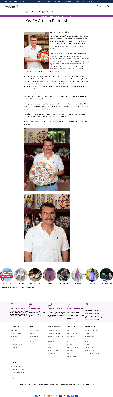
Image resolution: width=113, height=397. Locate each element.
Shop (16, 1)
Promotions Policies (35, 336)
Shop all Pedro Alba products (59, 32)
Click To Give (8, 1)
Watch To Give (69, 1)
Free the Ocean (52, 347)
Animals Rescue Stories (91, 330)
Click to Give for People (55, 333)
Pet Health (88, 342)
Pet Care (87, 344)
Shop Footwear (71, 342)
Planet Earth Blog (90, 350)
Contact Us (14, 336)
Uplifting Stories (89, 347)
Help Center (14, 330)
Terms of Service (34, 330)
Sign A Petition (52, 353)
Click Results (15, 347)
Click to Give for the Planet (55, 336)
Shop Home (70, 344)
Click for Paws (52, 342)
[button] (98, 6)
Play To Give (47, 1)
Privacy (32, 333)
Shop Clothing (71, 339)
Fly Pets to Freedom (17, 375)
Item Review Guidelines (36, 339)
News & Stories (58, 1)
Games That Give (53, 350)
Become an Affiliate (16, 344)
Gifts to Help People (17, 366)
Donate (84, 1)
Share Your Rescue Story (92, 353)
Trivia (78, 1)
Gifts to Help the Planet (18, 369)
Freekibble (51, 344)
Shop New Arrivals (72, 356)
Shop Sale (69, 353)
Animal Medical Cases (17, 372)
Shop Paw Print (71, 336)
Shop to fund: (33, 12)
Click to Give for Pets (54, 330)
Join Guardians (25, 1)
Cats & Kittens (89, 333)
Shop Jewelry (70, 350)
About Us (13, 342)
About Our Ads (34, 342)
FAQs (12, 339)
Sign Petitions (36, 1)
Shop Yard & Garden (72, 347)
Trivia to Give (52, 339)
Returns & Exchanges (17, 333)
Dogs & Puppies (89, 336)
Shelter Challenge (94, 1)
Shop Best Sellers (72, 333)
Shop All (69, 330)
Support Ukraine (16, 378)
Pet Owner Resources (91, 339)
